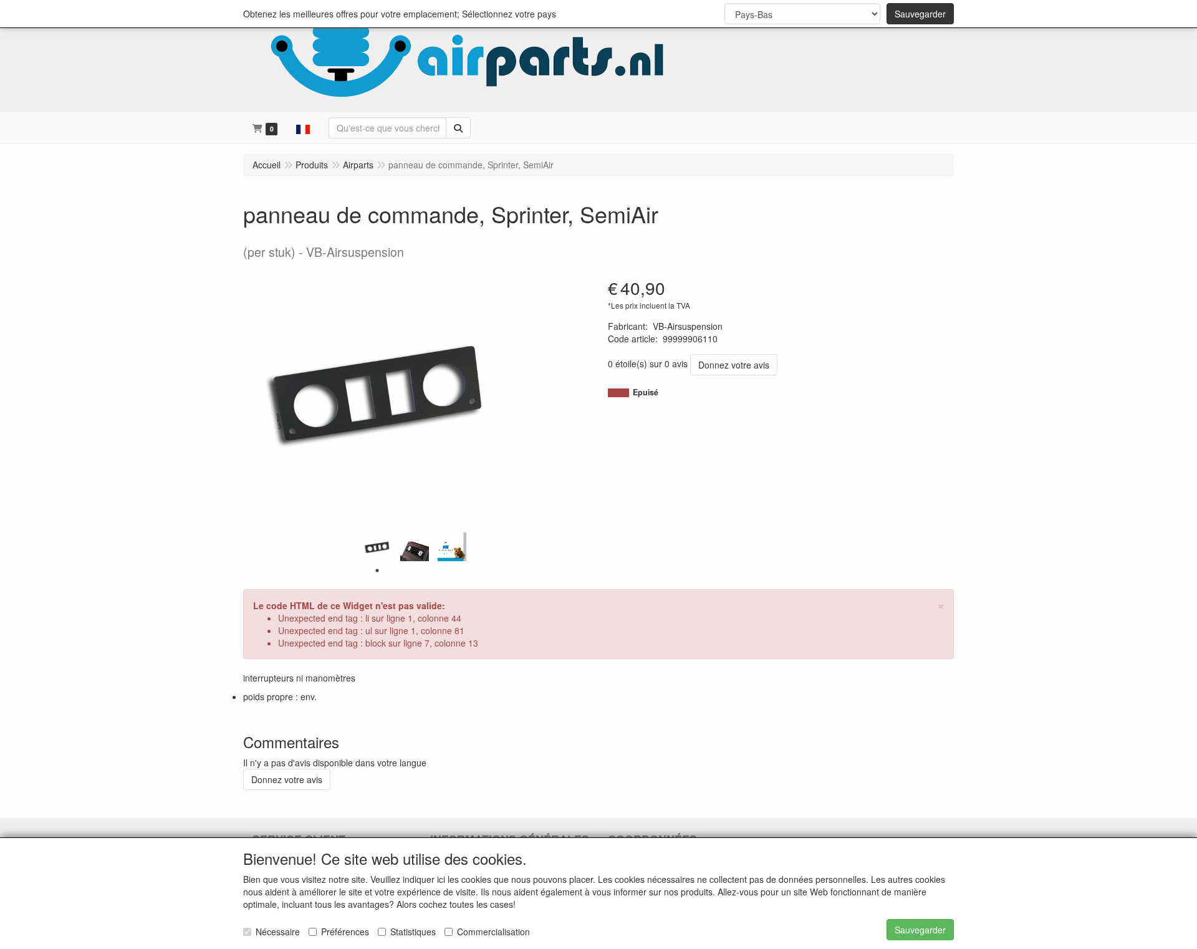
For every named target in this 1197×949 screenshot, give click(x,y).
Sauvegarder (920, 13)
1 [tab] (377, 570)
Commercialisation (493, 931)
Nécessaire (278, 931)
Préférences (345, 931)
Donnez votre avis (733, 365)
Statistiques (413, 931)
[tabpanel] (377, 546)
